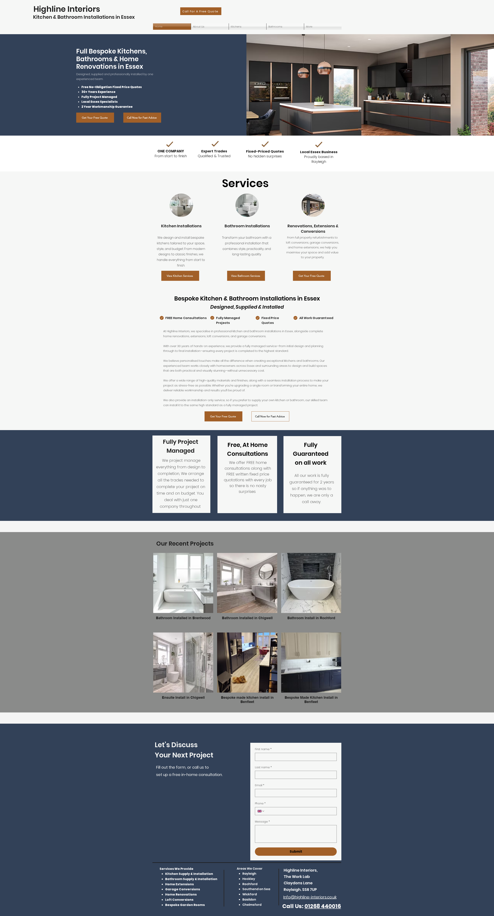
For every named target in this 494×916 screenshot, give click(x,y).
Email (259, 785)
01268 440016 (323, 906)
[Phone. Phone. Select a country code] (261, 811)
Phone (260, 803)
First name (263, 749)
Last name (263, 767)
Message (262, 821)
